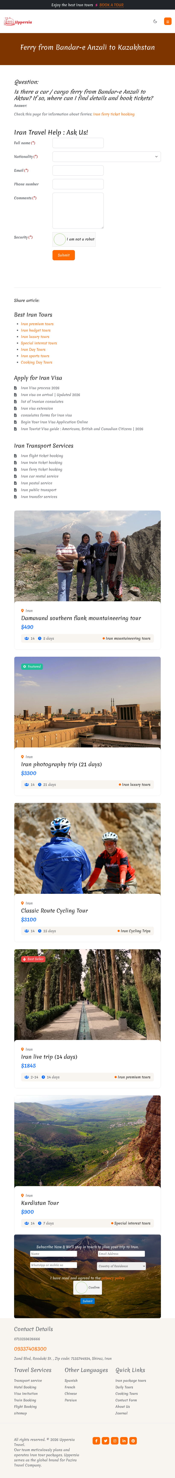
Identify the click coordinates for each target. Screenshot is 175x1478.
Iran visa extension (37, 408)
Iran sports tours (35, 355)
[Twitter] (105, 1441)
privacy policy (113, 1278)
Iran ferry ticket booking (114, 114)
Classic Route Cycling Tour (54, 910)
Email (21, 170)
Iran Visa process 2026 (40, 387)
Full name (24, 142)
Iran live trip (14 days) (49, 1056)
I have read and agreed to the (87, 1278)
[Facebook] (96, 1441)
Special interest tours (39, 343)
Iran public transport (38, 489)
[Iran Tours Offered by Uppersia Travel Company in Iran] (43, 21)
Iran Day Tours (33, 349)
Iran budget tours (36, 330)
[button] (168, 21)
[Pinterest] (133, 1441)
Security (23, 237)
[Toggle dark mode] (155, 21)
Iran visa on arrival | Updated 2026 (50, 394)
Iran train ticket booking (41, 462)
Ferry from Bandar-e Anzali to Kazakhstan (87, 47)
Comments (25, 197)
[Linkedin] (124, 1441)
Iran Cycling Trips (135, 930)
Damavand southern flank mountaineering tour (81, 618)
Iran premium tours (37, 323)
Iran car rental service (39, 476)
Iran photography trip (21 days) (61, 764)
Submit (64, 255)
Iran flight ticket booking (42, 455)
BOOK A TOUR (111, 4)
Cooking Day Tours (36, 362)
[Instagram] (114, 1441)
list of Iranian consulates (42, 401)
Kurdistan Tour (40, 1203)
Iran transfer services (39, 496)
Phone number (26, 184)
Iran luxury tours (35, 336)
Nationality (26, 156)
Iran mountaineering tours (128, 638)
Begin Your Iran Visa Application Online (54, 421)
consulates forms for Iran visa (46, 415)
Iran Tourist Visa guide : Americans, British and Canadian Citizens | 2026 (82, 428)
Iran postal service (36, 483)
